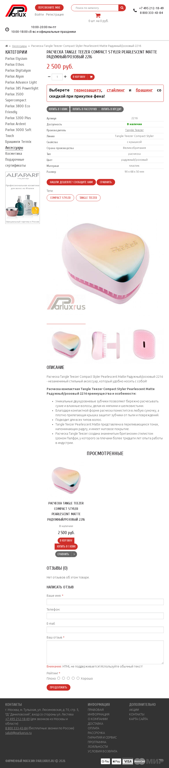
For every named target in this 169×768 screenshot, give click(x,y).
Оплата (93, 728)
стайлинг (116, 90)
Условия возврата (102, 751)
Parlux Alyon (14, 76)
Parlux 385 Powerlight (22, 88)
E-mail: (51, 623)
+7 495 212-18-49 (151, 8)
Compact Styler (60, 198)
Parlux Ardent (15, 124)
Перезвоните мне (49, 7)
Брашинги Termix (18, 141)
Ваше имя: (54, 595)
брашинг (144, 90)
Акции (134, 709)
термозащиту (87, 90)
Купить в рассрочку (85, 109)
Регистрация (55, 14)
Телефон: (53, 609)
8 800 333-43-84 (151, 13)
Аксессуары (19, 45)
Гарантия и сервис (102, 737)
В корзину (79, 76)
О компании (98, 719)
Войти (39, 14)
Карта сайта (138, 719)
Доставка (95, 723)
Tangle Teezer (134, 129)
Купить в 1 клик (58, 109)
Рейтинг (52, 673)
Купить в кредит (111, 109)
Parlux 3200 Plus (18, 118)
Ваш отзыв (54, 637)
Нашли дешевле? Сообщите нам (71, 182)
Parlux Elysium (16, 58)
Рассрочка (96, 733)
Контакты (136, 714)
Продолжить (58, 687)
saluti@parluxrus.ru (18, 733)
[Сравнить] (74, 554)
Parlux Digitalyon (18, 70)
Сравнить (106, 182)
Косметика (13, 153)
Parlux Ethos (14, 64)
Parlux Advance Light (21, 82)
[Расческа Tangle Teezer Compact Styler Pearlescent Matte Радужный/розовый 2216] (66, 344)
